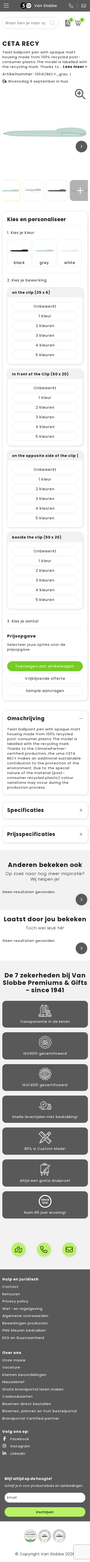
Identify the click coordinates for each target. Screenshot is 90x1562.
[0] (65, 23)
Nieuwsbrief (13, 1381)
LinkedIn (17, 1453)
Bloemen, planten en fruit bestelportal (39, 1411)
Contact (10, 1286)
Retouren (11, 1294)
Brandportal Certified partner (30, 1418)
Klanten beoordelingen (24, 1374)
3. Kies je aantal (23, 621)
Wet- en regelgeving (22, 1308)
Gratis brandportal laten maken (33, 1389)
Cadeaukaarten (17, 1396)
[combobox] (25, 23)
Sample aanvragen (45, 690)
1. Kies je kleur (21, 232)
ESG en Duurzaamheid (23, 1337)
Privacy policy (15, 1301)
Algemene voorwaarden (25, 1315)
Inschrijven (45, 1512)
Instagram (19, 1446)
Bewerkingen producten (25, 1323)
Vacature (11, 1367)
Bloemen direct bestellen (26, 1403)
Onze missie (14, 1360)
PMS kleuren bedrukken (24, 1330)
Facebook (19, 1438)
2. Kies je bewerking (27, 280)
